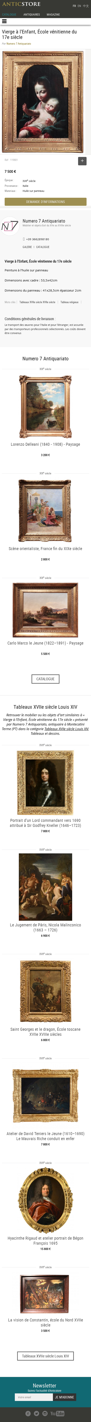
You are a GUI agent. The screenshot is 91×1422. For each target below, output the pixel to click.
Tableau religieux (70, 302)
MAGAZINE (53, 14)
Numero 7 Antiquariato (44, 221)
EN (79, 6)
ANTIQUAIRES (31, 14)
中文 (86, 6)
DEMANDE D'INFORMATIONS (45, 201)
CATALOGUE (9, 14)
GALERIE (27, 247)
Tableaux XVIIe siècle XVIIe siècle (37, 302)
